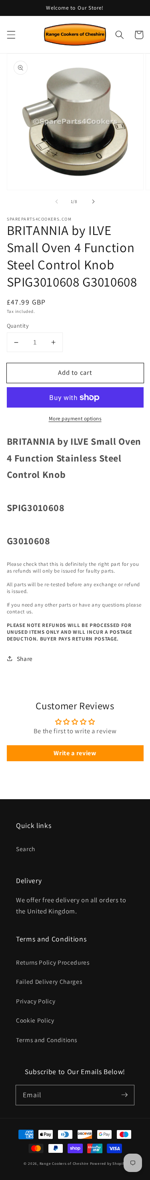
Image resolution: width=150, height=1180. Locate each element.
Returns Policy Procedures (53, 962)
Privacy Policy (35, 1001)
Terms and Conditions (46, 1040)
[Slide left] (56, 201)
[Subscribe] (124, 1094)
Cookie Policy (35, 1020)
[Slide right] (93, 201)
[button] (10, 34)
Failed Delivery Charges (49, 981)
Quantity (18, 325)
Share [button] (25, 659)
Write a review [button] (75, 753)
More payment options (75, 418)
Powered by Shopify (108, 1163)
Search (25, 849)
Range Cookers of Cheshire (65, 1163)
